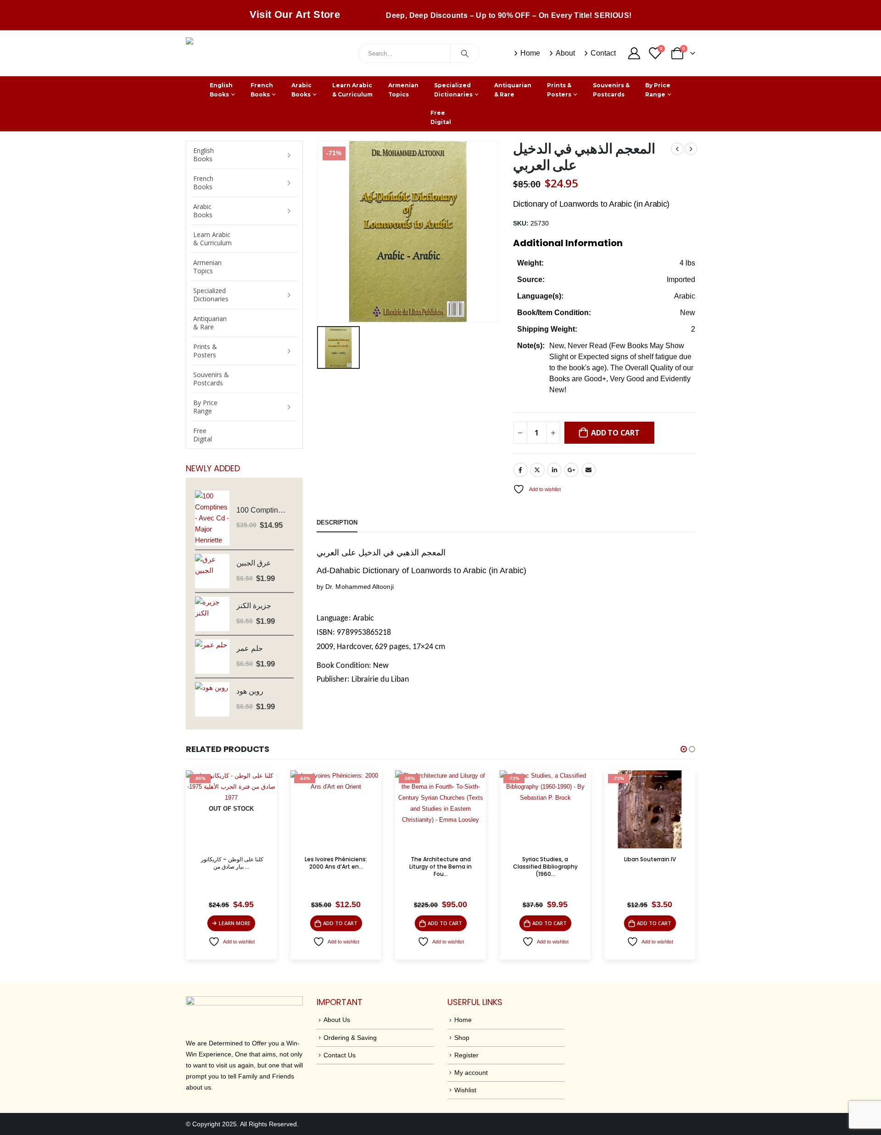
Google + (571, 470)
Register (466, 1055)
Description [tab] (337, 522)
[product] (212, 518)
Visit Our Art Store (295, 14)
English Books (221, 90)
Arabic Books (301, 90)
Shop (461, 1037)
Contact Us (339, 1055)
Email (588, 470)
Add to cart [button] (235, 923)
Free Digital (440, 117)
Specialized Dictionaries (453, 90)
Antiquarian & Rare (512, 90)
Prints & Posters (559, 90)
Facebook (520, 470)
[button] (684, 749)
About (565, 53)
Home (530, 53)
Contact (603, 53)
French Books (262, 90)
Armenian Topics (403, 90)
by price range (657, 90)
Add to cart (615, 433)
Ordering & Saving (350, 1037)
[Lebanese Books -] (254, 53)
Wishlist (465, 1090)
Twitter (537, 470)
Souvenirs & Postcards (611, 90)
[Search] (465, 53)
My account (471, 1072)
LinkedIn (554, 470)
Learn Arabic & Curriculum (352, 90)
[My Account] (634, 53)
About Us (336, 1019)
